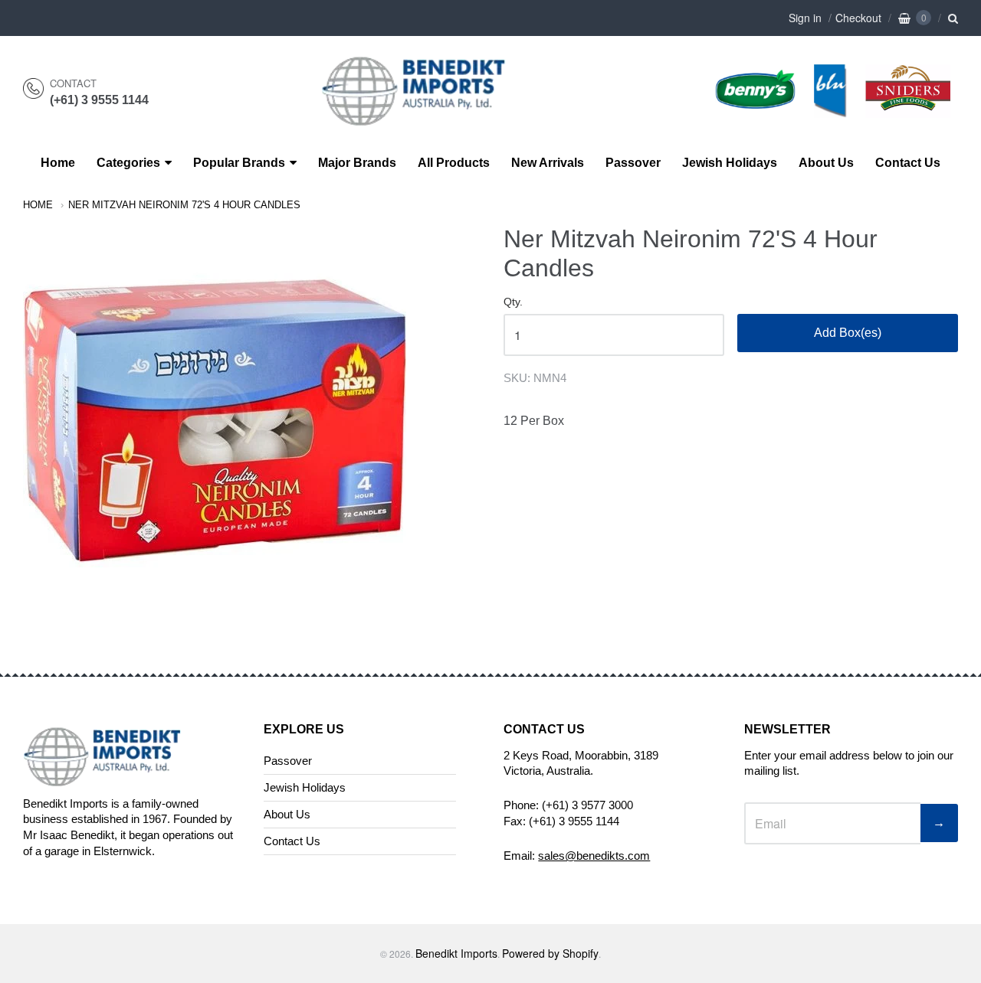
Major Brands (357, 162)
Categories (128, 162)
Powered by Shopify (550, 953)
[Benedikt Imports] (428, 117)
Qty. (513, 302)
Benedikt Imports (456, 953)
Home (58, 162)
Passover (633, 162)
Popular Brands (239, 162)
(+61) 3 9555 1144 (99, 99)
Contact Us (907, 162)
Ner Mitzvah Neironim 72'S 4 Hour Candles (184, 205)
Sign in (805, 17)
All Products (454, 162)
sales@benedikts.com (594, 855)
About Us (826, 162)
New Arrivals (547, 162)
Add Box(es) (847, 332)
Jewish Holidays (729, 162)
